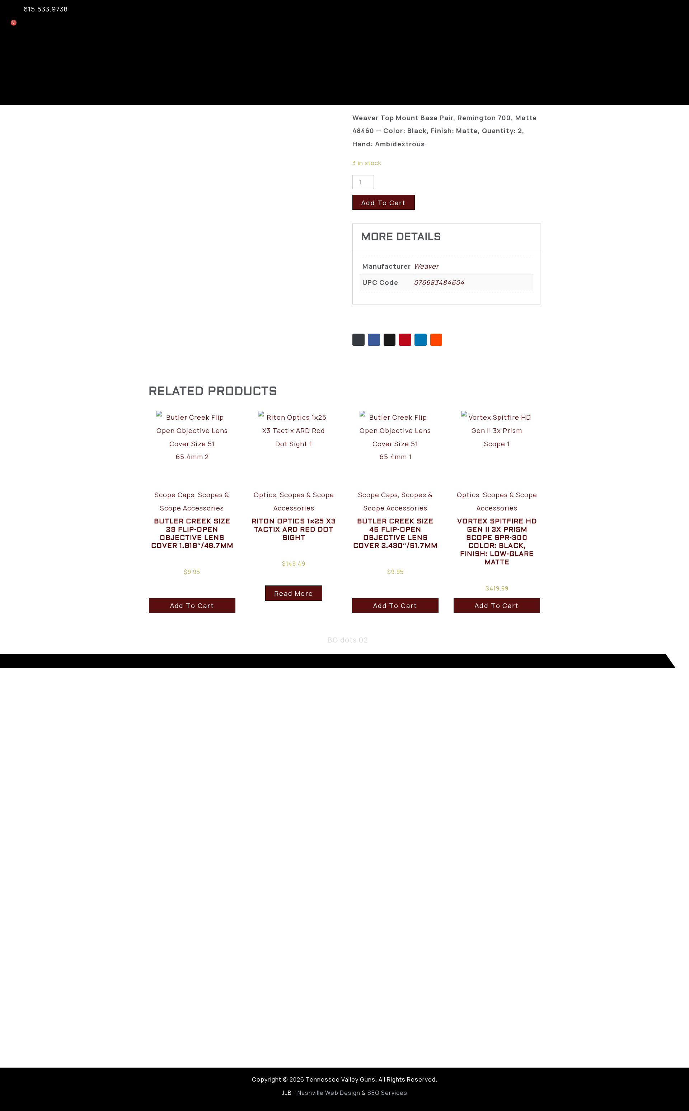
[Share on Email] (358, 340)
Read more (294, 593)
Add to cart (383, 202)
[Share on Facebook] (374, 340)
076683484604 (439, 282)
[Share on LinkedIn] (420, 340)
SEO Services (387, 1093)
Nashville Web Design (328, 1093)
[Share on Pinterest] (405, 340)
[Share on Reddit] (436, 340)
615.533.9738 (45, 8)
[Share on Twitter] (390, 340)
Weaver (426, 266)
